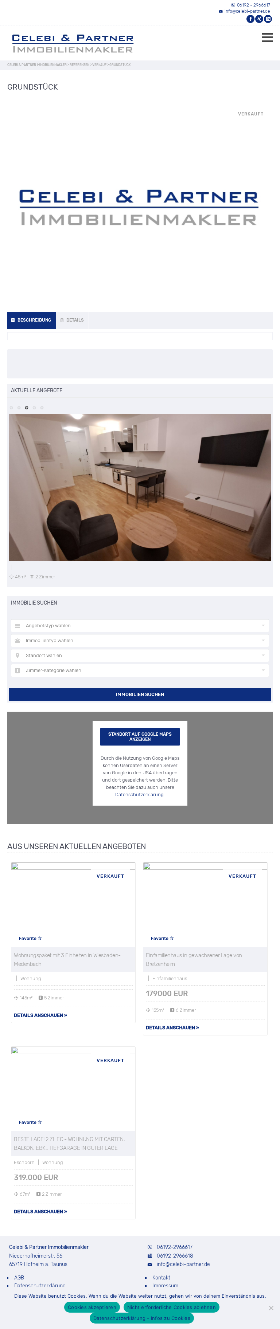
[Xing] (259, 18)
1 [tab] (11, 407)
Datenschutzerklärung (139, 794)
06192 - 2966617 (253, 5)
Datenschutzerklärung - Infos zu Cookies (141, 1318)
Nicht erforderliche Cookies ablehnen (171, 1307)
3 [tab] (26, 407)
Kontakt (161, 1278)
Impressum (165, 1286)
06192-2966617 (174, 1247)
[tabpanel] (140, 497)
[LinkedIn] (268, 18)
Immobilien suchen (140, 694)
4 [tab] (34, 407)
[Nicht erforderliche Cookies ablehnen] (271, 1308)
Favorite (28, 938)
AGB (19, 1278)
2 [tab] (19, 407)
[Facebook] (250, 18)
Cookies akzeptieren (92, 1307)
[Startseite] (62, 43)
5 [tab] (41, 407)
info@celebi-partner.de (247, 11)
